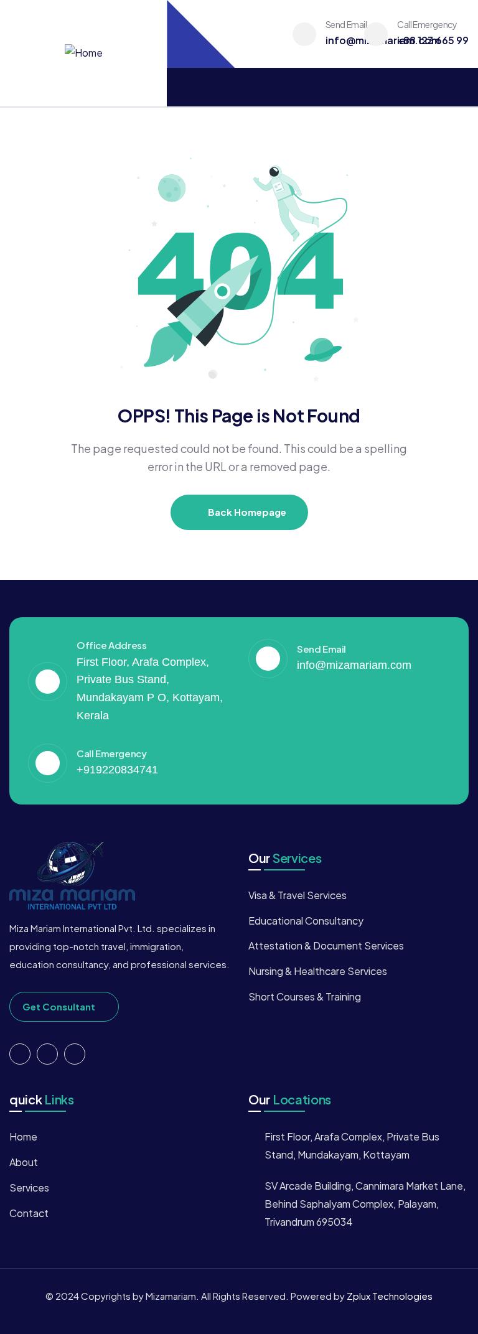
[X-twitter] (19, 1054)
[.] (181, 87)
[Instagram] (74, 1054)
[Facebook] (47, 1054)
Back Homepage (246, 512)
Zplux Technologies (390, 1296)
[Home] (84, 53)
